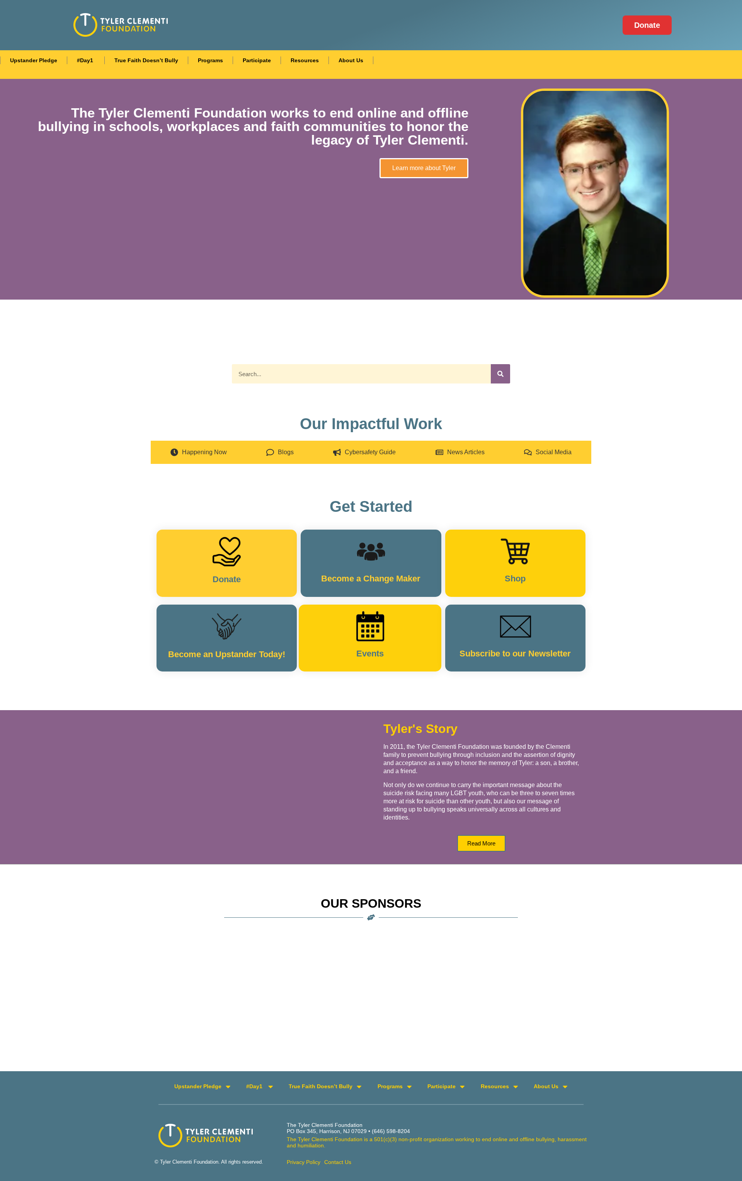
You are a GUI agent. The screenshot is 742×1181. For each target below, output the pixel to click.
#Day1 (86, 60)
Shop (515, 578)
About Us (351, 60)
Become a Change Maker (370, 578)
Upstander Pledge (33, 60)
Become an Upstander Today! (226, 654)
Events (370, 653)
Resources (305, 60)
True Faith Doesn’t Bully (146, 60)
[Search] (500, 373)
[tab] (199, 452)
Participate (257, 60)
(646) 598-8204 (391, 1131)
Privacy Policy (303, 1162)
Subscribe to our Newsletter (515, 653)
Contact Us (337, 1162)
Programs (210, 60)
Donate (227, 579)
